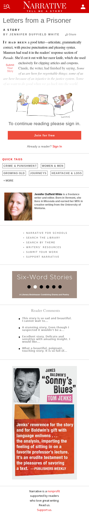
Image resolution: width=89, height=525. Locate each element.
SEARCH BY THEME (40, 242)
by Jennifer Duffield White (31, 34)
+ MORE (8, 180)
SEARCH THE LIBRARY (43, 237)
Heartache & (67, 173)
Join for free (44, 135)
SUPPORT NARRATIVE (42, 256)
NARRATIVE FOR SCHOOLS (46, 233)
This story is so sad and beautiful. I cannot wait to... (47, 319)
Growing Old (14, 173)
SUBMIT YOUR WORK (42, 252)
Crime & (20, 165)
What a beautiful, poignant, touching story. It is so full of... (44, 349)
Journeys (38, 173)
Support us (44, 510)
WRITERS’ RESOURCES (43, 247)
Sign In (57, 146)
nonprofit (54, 491)
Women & (53, 165)
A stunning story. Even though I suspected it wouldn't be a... (45, 329)
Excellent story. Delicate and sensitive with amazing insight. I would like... (46, 339)
